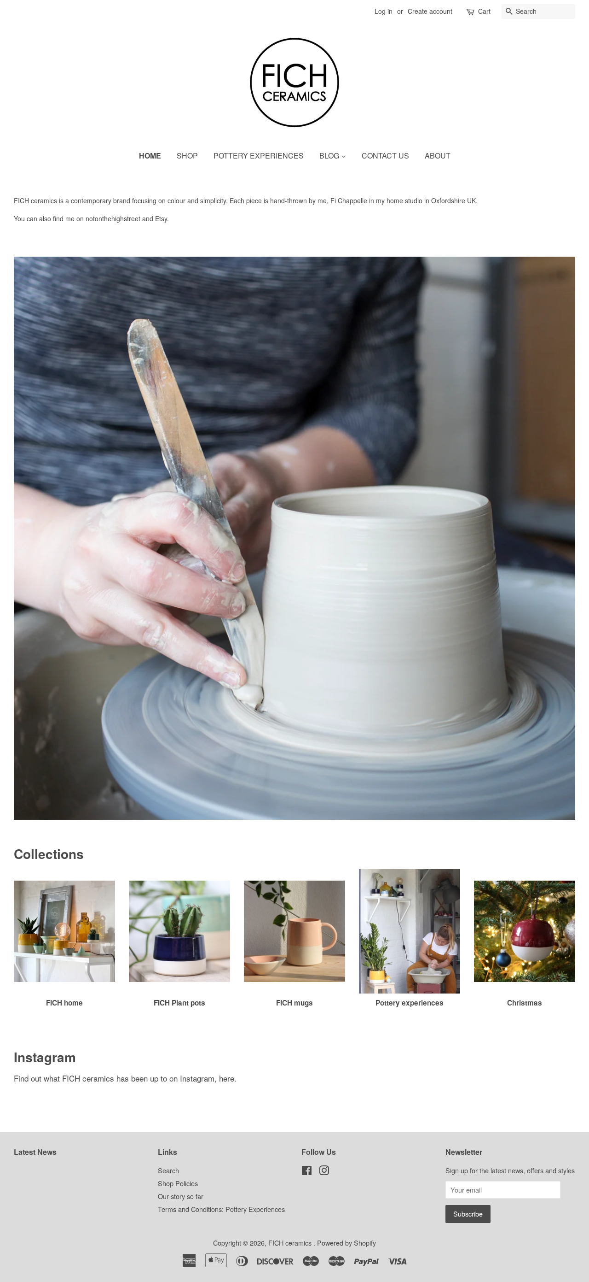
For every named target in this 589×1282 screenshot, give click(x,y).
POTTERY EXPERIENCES (259, 155)
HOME (150, 155)
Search (168, 1167)
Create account (430, 11)
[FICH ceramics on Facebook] (306, 1169)
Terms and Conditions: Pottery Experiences (221, 1206)
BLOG (330, 155)
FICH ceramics (290, 1240)
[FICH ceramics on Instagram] (324, 1169)
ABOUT (437, 155)
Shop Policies (178, 1180)
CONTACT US (385, 155)
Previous (33, 537)
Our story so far (180, 1194)
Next (555, 537)
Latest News (35, 1149)
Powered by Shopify (346, 1240)
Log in (384, 11)
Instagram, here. (208, 1075)
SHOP (187, 155)
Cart (484, 11)
